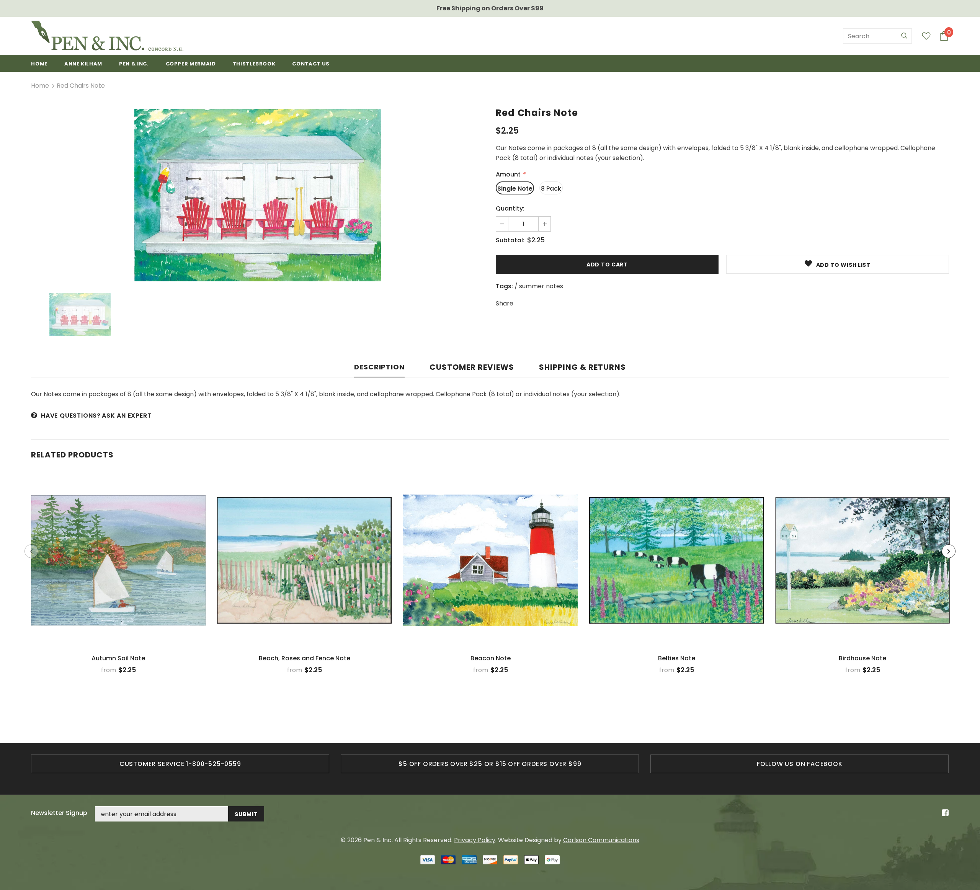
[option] (257, 195)
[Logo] (107, 36)
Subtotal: (510, 240)
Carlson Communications (601, 840)
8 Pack (551, 188)
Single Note (514, 188)
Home (40, 85)
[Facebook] (944, 813)
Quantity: (510, 208)
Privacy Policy (474, 840)
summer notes (541, 286)
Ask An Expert (126, 415)
